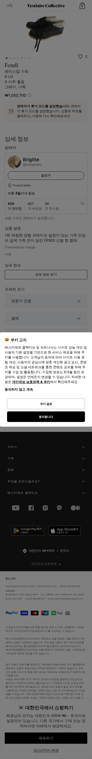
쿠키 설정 (46, 404)
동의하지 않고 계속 (19, 389)
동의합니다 (46, 417)
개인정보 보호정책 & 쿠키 (31, 382)
